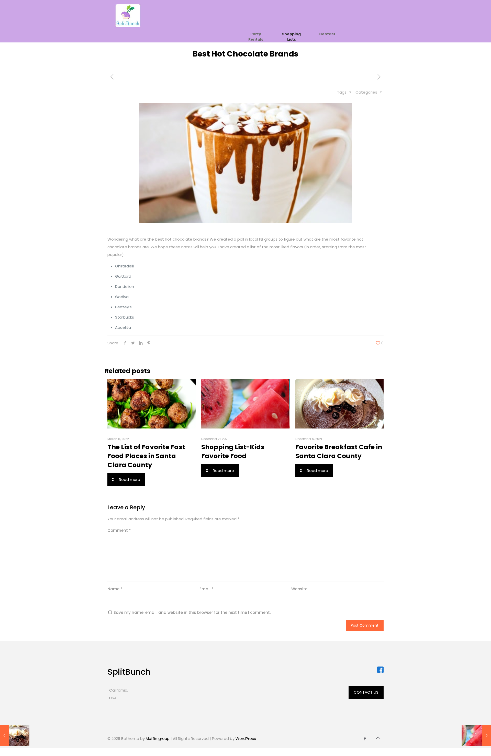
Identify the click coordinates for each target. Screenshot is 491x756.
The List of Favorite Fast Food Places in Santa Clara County (146, 456)
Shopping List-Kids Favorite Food (232, 451)
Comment (119, 530)
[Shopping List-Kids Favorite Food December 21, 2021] (476, 735)
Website (299, 589)
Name (114, 589)
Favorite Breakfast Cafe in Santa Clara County (338, 451)
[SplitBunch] (128, 15)
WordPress (246, 738)
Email (206, 589)
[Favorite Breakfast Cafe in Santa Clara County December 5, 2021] (14, 735)
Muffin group (158, 738)
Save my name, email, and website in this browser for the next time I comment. (192, 612)
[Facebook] (365, 738)
